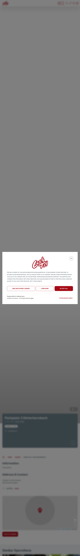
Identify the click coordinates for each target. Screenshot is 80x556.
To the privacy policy (66, 298)
